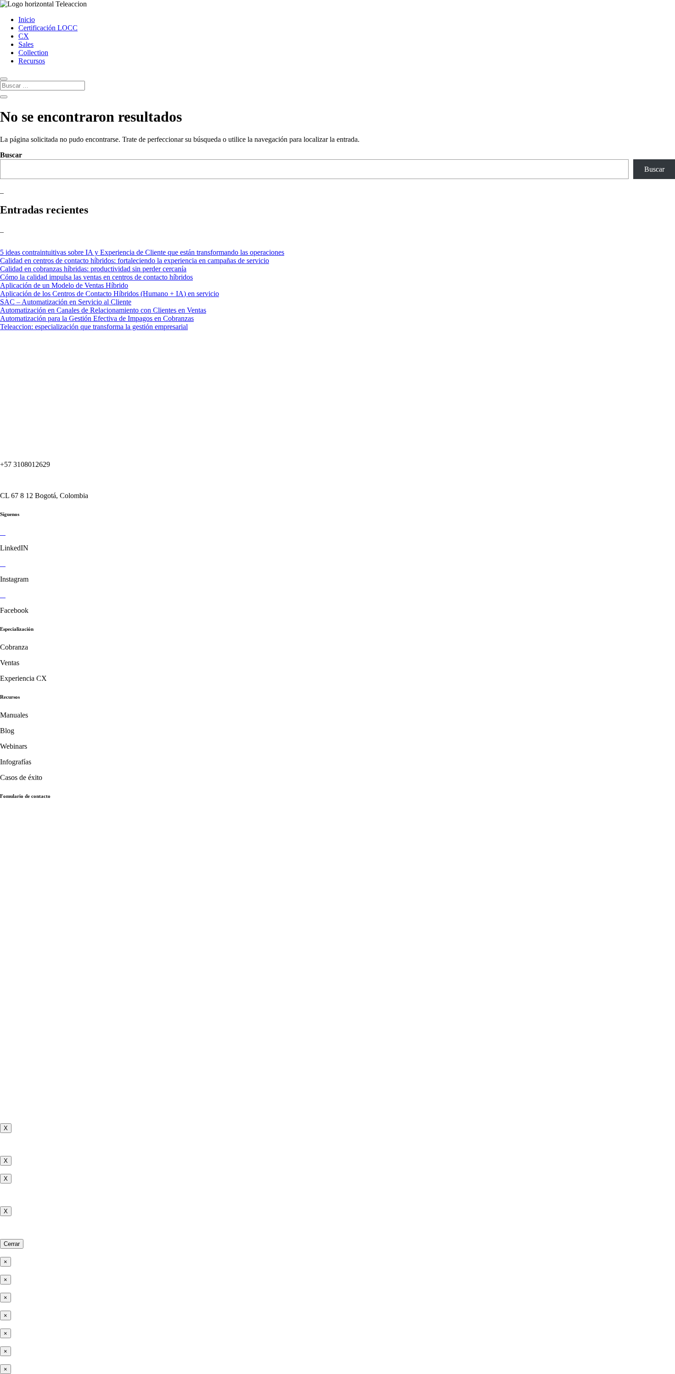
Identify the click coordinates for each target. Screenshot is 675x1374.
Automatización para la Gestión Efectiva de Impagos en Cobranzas (97, 318)
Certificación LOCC (48, 28)
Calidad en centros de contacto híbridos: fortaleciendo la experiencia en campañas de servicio (134, 260)
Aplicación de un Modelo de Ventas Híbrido (64, 285)
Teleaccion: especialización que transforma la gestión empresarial (94, 327)
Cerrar (12, 1243)
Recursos (31, 61)
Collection (33, 52)
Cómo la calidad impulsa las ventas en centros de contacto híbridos (96, 277)
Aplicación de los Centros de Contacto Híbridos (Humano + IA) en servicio (109, 293)
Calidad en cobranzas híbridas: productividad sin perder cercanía (93, 269)
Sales (26, 44)
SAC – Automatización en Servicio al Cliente (65, 302)
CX (23, 36)
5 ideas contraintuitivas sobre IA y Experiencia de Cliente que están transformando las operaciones (142, 252)
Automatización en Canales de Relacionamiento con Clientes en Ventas (103, 310)
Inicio (26, 19)
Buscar (11, 155)
